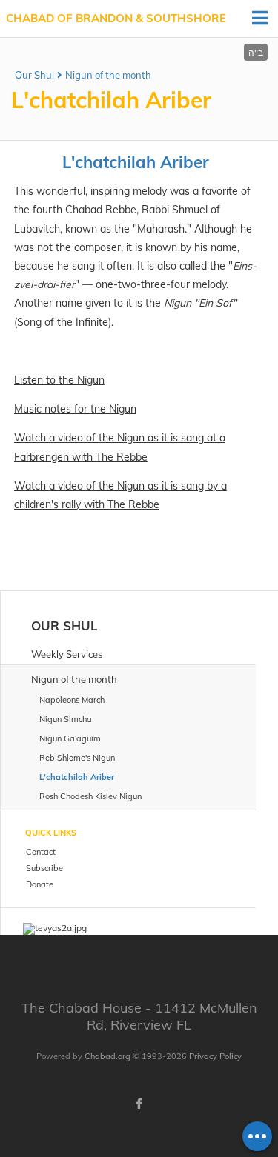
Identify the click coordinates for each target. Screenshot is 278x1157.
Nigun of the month (108, 75)
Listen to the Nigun (59, 380)
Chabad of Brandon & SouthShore (116, 18)
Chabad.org (107, 1056)
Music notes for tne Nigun (75, 409)
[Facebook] (139, 1104)
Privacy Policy (215, 1056)
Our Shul (34, 75)
